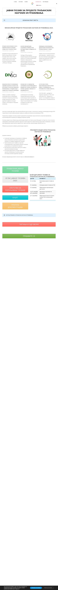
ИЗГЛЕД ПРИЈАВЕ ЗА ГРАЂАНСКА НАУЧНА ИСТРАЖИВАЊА (19, 215)
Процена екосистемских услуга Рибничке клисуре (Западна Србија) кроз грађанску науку (9, 48)
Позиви (26, 1)
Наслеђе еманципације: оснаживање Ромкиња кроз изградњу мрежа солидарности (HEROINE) (28, 48)
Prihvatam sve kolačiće (36, 587)
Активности (38, 1)
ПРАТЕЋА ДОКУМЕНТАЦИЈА (15, 206)
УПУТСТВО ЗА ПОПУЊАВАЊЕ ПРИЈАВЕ (15, 189)
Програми (21, 1)
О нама (15, 1)
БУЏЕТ (15, 197)
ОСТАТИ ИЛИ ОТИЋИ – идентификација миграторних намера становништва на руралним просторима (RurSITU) (46, 86)
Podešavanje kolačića (48, 587)
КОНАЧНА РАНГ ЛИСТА (30, 20)
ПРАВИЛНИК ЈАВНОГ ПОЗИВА (15, 169)
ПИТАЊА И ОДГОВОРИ (29, 224)
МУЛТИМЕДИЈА (45, 1)
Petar (7, 50)
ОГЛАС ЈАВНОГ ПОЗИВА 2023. (15, 179)
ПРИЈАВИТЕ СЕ (29, 236)
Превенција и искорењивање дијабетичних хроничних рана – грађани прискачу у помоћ (46, 48)
